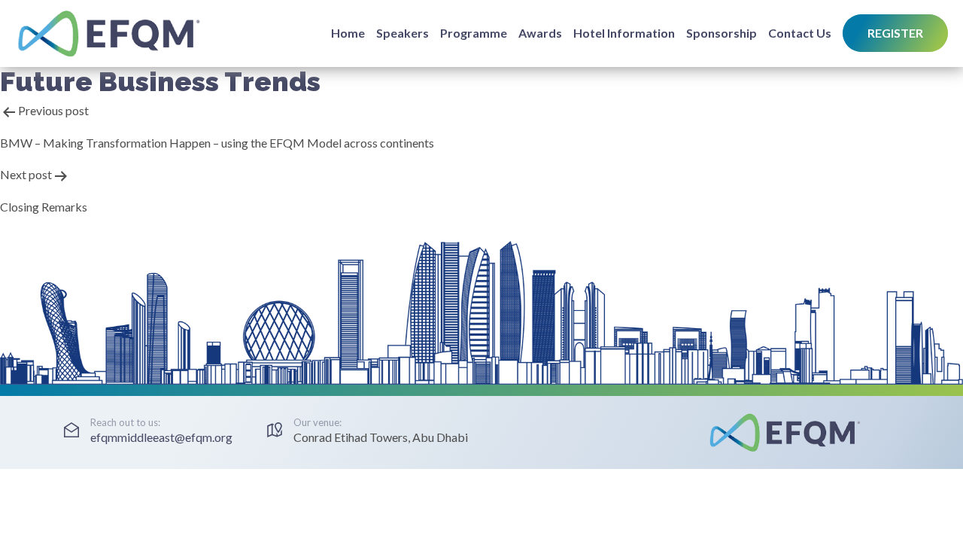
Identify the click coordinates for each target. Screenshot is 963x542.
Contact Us (799, 33)
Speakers (402, 33)
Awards (540, 33)
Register (895, 33)
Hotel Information (624, 33)
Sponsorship (721, 33)
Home (348, 33)
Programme (473, 33)
